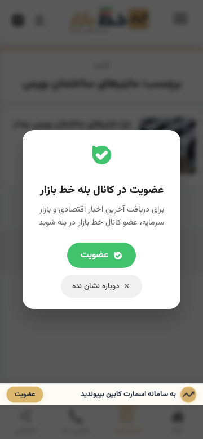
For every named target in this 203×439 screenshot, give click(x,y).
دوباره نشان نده (96, 286)
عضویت (95, 255)
